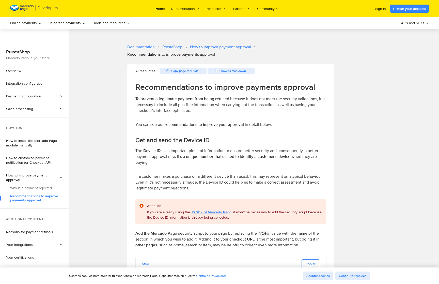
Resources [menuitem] (214, 8)
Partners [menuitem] (239, 8)
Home (160, 8)
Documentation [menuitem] (183, 8)
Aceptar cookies (318, 275)
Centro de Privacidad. (211, 275)
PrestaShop (172, 47)
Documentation (141, 47)
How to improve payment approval (220, 47)
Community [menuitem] (266, 8)
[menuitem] (25, 23)
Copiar (310, 263)
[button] (34, 109)
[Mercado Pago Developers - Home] (34, 9)
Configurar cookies (352, 275)
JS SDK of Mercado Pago (211, 212)
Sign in (380, 8)
